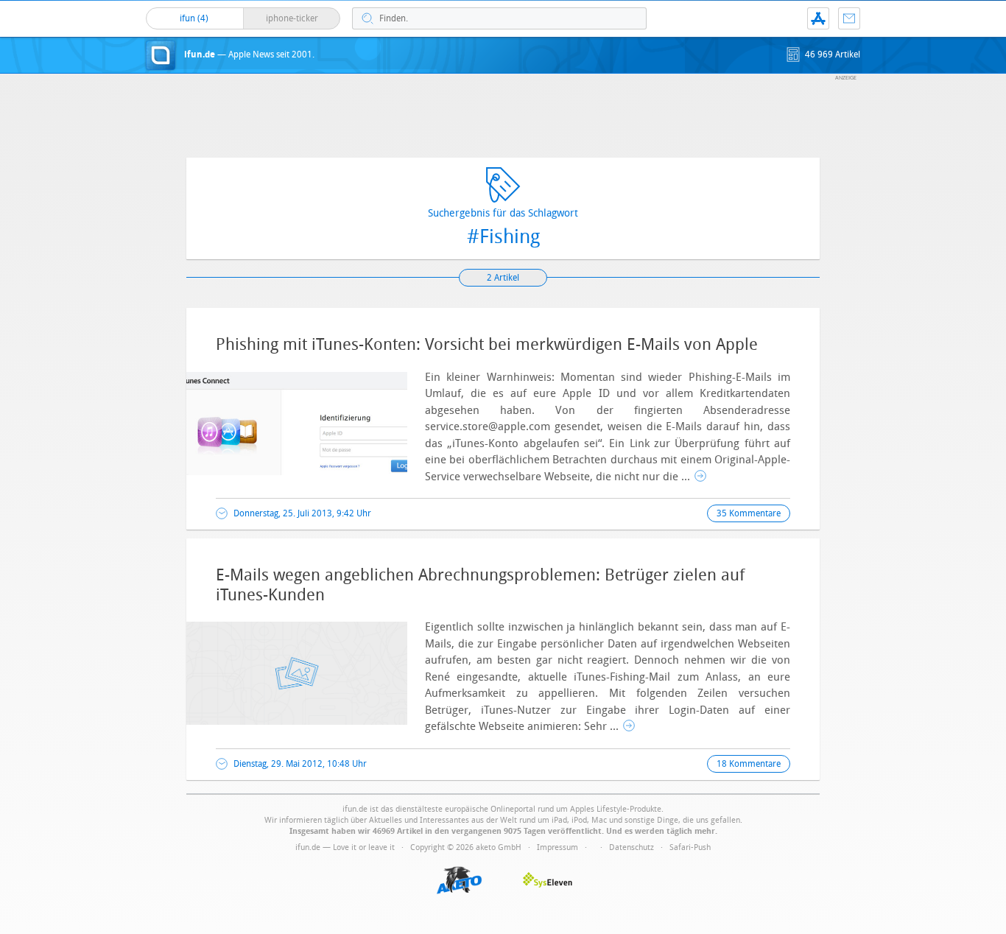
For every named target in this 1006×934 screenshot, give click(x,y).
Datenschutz (631, 847)
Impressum (557, 847)
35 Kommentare (749, 513)
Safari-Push (690, 847)
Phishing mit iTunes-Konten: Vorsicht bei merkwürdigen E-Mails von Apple (487, 344)
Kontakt (849, 18)
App (818, 18)
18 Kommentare (749, 764)
